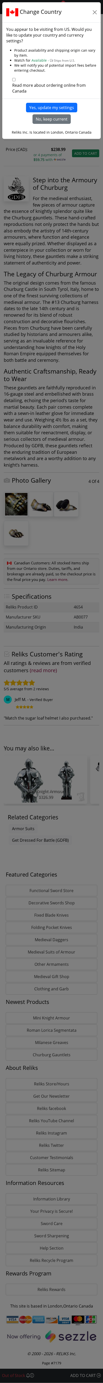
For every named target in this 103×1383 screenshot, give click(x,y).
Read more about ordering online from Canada (49, 88)
